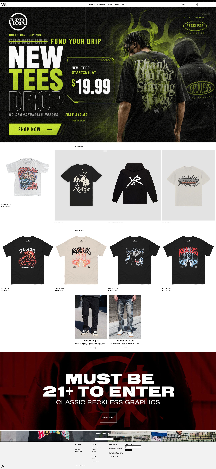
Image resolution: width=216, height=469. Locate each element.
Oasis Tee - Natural (188, 185)
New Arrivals (92, 4)
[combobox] (189, 4)
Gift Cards (116, 4)
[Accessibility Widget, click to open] (2, 466)
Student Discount (78, 451)
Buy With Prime (123, 4)
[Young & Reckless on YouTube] (115, 457)
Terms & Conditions (95, 461)
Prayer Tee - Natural (81, 260)
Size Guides (94, 454)
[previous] (4, 187)
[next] (212, 187)
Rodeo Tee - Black (81, 185)
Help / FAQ (94, 451)
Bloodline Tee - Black (134, 260)
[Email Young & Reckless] (120, 457)
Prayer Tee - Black (188, 260)
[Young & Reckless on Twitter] (109, 457)
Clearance (109, 4)
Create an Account (78, 449)
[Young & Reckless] (18, 4)
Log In (76, 447)
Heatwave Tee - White (27, 176)
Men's (97, 4)
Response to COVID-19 (96, 447)
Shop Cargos (91, 348)
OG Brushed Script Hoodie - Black (134, 185)
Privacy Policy (94, 458)
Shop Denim (125, 348)
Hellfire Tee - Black (27, 260)
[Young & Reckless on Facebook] (114, 457)
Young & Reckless (81, 465)
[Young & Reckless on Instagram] (118, 457)
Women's (102, 4)
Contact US (94, 456)
